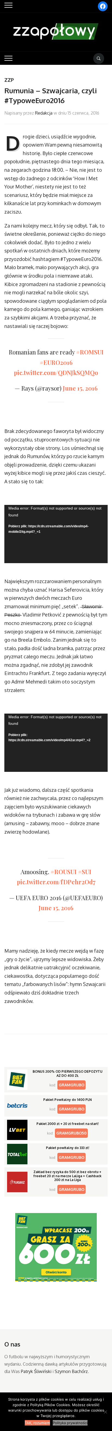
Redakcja (43, 113)
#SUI (84, 872)
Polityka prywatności (70, 1423)
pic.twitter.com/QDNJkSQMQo (56, 372)
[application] (55, 534)
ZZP (9, 80)
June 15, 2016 (80, 388)
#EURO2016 (56, 362)
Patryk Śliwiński (36, 1371)
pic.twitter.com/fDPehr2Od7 (56, 882)
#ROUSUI (64, 872)
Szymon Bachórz (71, 1371)
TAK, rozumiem (37, 1423)
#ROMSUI (90, 352)
